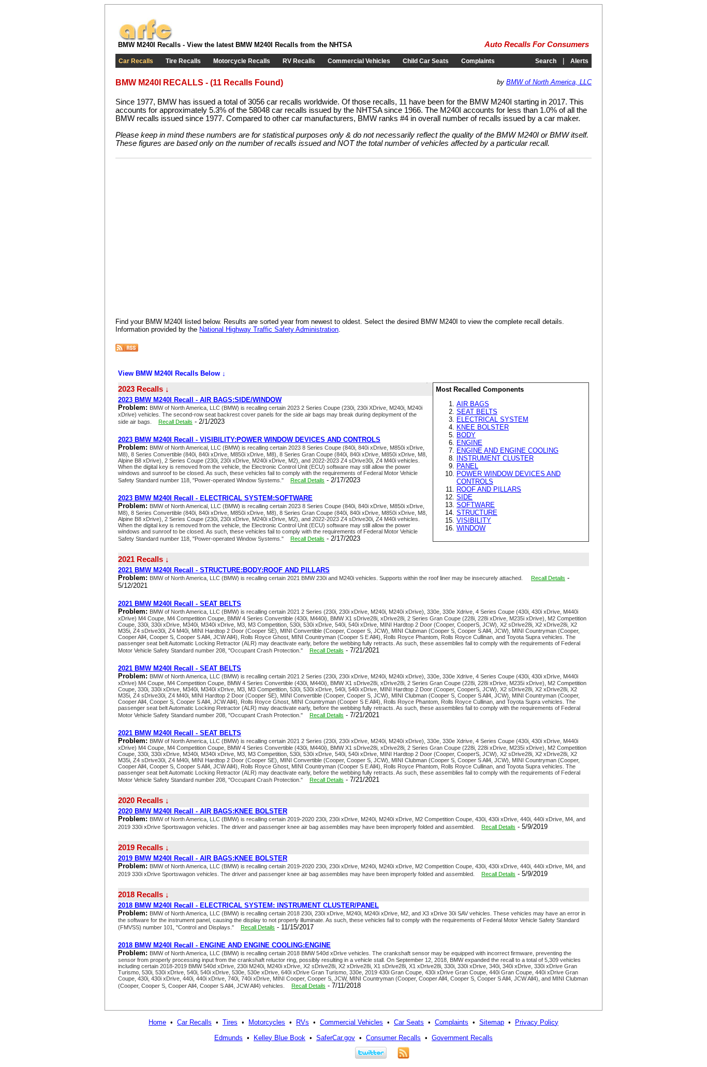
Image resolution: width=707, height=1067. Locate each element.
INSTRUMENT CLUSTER (495, 458)
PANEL (467, 466)
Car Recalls (136, 61)
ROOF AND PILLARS (488, 489)
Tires (230, 1022)
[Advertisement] (202, 236)
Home (157, 1022)
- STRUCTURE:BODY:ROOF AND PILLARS (224, 570)
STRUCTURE (476, 512)
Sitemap (491, 1022)
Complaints (478, 61)
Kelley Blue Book (279, 1038)
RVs (302, 1022)
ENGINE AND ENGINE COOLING (507, 450)
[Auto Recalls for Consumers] (145, 38)
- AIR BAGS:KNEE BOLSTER (202, 811)
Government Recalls (462, 1038)
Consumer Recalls (393, 1038)
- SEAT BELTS (179, 603)
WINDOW (470, 528)
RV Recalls (299, 61)
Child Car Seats (426, 61)
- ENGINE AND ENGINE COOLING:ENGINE (224, 945)
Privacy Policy (536, 1022)
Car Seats (409, 1022)
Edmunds (228, 1038)
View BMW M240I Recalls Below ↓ (172, 373)
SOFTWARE (475, 505)
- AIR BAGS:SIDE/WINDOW (200, 400)
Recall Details (175, 422)
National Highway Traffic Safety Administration (268, 329)
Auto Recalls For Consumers (536, 44)
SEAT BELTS (476, 412)
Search (545, 61)
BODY (466, 435)
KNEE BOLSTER (482, 427)
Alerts (579, 61)
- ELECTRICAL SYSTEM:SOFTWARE (215, 498)
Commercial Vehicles (359, 61)
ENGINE (469, 443)
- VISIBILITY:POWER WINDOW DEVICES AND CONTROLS (249, 439)
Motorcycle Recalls (241, 61)
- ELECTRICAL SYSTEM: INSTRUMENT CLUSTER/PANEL (248, 905)
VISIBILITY (473, 520)
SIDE (464, 497)
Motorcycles (266, 1022)
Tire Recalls (183, 61)
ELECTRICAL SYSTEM (492, 419)
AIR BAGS (472, 404)
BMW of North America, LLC (549, 82)
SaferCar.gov (335, 1038)
